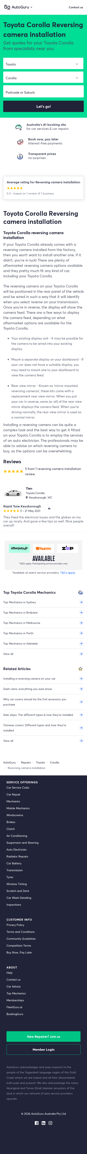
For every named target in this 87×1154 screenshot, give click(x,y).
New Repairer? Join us (43, 1036)
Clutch (10, 829)
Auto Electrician (16, 849)
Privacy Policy (15, 925)
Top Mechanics (16, 993)
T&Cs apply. (67, 572)
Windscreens (14, 815)
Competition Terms (18, 945)
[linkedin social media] (43, 1122)
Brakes (10, 822)
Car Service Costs (17, 787)
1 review (32, 193)
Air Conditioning (16, 836)
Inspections (13, 904)
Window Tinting (16, 884)
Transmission (14, 870)
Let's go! (43, 106)
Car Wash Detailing (18, 898)
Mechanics (13, 801)
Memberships (15, 1000)
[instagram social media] (50, 1122)
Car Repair (13, 794)
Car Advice (13, 986)
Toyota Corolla (35, 493)
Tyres (9, 877)
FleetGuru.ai (14, 1007)
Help (9, 973)
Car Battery (13, 863)
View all (8, 654)
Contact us (13, 979)
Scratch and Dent (17, 891)
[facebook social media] (36, 1122)
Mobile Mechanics (18, 808)
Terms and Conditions (20, 932)
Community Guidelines (21, 938)
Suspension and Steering (22, 842)
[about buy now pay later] (43, 555)
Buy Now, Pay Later (19, 952)
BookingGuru (14, 1014)
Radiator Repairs (17, 856)
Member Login (43, 1049)
